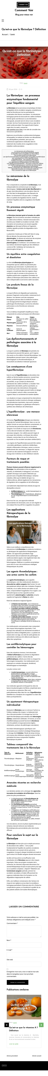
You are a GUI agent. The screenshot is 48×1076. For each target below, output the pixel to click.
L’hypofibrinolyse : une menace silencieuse (25, 159)
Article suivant (36, 1056)
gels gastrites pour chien (15, 129)
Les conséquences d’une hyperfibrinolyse (25, 158)
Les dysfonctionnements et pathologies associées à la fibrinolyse (24, 156)
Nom (9, 940)
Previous (6, 1025)
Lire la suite (13, 1051)
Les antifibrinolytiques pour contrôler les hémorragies (25, 165)
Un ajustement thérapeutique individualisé (25, 166)
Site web (10, 960)
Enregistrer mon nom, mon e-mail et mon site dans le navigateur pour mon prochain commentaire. (23, 974)
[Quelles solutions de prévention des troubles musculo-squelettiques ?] (24, 1007)
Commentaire (12, 923)
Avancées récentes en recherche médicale (25, 169)
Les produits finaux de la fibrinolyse (25, 155)
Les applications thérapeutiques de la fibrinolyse (24, 162)
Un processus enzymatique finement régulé (25, 152)
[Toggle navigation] (3, 20)
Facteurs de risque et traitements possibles (25, 160)
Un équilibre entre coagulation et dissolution (25, 154)
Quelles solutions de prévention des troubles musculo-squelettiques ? (20, 1031)
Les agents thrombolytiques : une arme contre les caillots (25, 163)
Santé (25, 83)
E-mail (9, 950)
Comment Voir (24, 10)
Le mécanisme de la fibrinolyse (24, 151)
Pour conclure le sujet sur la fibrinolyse (24, 170)
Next (41, 1025)
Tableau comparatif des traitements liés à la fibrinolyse (25, 167)
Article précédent (12, 1056)
